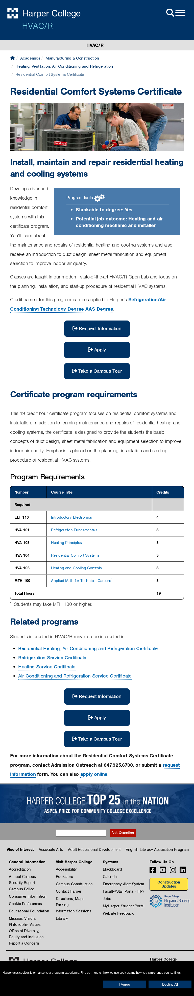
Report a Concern (24, 943)
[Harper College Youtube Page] (163, 871)
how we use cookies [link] (116, 972)
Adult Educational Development (94, 849)
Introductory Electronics (71, 517)
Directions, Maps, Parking (70, 899)
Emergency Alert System (123, 884)
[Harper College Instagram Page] (173, 871)
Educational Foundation (29, 911)
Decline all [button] (170, 984)
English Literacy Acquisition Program (157, 849)
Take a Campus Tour (100, 371)
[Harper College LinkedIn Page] (183, 871)
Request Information (100, 328)
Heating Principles (66, 542)
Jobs (107, 898)
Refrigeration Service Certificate (52, 657)
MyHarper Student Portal (123, 906)
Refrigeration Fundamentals (74, 530)
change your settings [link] (166, 972)
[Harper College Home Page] (12, 58)
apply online (93, 774)
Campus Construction (74, 884)
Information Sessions (73, 911)
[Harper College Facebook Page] (153, 871)
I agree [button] (124, 984)
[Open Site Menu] (175, 13)
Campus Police (21, 889)
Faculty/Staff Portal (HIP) (123, 891)
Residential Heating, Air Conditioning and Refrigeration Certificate (88, 648)
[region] (97, 543)
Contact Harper (69, 891)
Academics (30, 58)
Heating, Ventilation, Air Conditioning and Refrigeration (64, 66)
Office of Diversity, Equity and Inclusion (26, 931)
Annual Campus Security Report (22, 877)
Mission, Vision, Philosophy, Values (25, 919)
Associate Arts (51, 849)
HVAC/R (37, 25)
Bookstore (64, 876)
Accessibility (66, 869)
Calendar (110, 876)
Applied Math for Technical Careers (81, 580)
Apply (100, 350)
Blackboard (112, 869)
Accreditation (20, 869)
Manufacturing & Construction (72, 58)
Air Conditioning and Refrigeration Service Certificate (75, 676)
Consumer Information (27, 896)
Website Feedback (118, 913)
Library (62, 918)
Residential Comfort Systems (75, 555)
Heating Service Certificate (47, 667)
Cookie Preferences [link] (25, 903)
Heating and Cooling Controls (76, 568)
